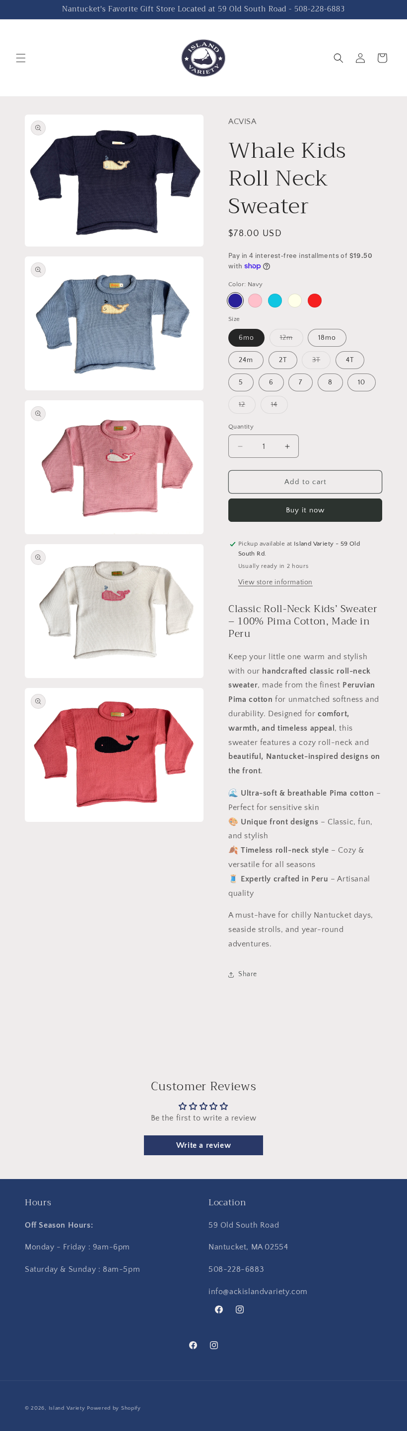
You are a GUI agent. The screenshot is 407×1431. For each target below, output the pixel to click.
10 (361, 382)
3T (321, 362)
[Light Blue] (275, 301)
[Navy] (235, 301)
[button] (21, 58)
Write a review (203, 1145)
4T (350, 360)
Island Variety (67, 1408)
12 (247, 407)
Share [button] (247, 974)
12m (291, 340)
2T (283, 360)
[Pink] (255, 301)
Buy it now (305, 510)
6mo (246, 338)
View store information (275, 582)
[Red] (315, 301)
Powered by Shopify (114, 1408)
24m (246, 360)
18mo (327, 338)
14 (279, 407)
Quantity (241, 426)
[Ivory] (295, 301)
